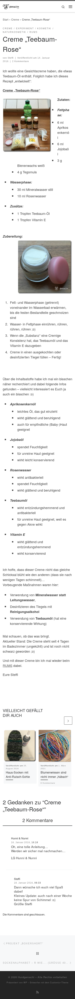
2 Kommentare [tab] (37, 820)
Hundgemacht (26, 977)
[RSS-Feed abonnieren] (37, 992)
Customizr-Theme (59, 982)
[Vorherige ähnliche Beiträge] (59, 721)
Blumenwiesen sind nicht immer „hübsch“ (54, 774)
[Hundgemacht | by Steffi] (11, 6)
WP (25, 982)
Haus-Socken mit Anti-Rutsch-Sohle (18, 774)
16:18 (34, 842)
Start (5, 19)
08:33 (37, 883)
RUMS (7, 665)
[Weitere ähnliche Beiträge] (68, 721)
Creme (15, 19)
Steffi (11, 58)
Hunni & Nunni (19, 838)
